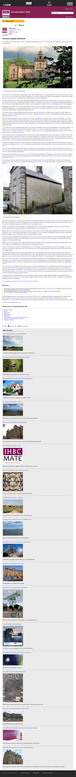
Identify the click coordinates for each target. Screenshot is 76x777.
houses (68, 94)
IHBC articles (7, 316)
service (20, 144)
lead (69, 238)
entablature (63, 112)
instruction (53, 138)
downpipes (4, 240)
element (11, 112)
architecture (69, 41)
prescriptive (18, 142)
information (8, 281)
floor (7, 242)
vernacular (8, 96)
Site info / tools (70, 16)
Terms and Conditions (47, 773)
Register (67, 9)
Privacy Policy (36, 773)
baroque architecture (24, 271)
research (10, 258)
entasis (52, 112)
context (16, 106)
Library (17, 290)
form (61, 154)
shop (9, 98)
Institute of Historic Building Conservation (12, 302)
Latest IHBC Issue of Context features (11, 671)
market (10, 102)
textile (35, 96)
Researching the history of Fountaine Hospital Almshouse (26, 281)
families (61, 103)
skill (35, 226)
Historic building (7, 314)
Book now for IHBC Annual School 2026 (11, 624)
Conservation (7, 312)
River (46, 96)
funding (63, 254)
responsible (15, 121)
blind (39, 248)
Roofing (22, 671)
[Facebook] (18, 25)
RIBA (25, 290)
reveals (14, 258)
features (14, 220)
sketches (67, 129)
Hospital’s (27, 119)
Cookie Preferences (25, 773)
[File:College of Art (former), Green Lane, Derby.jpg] (13, 438)
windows (10, 242)
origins (33, 118)
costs (53, 123)
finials (16, 115)
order (37, 112)
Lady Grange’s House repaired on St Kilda (12, 401)
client (29, 234)
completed (50, 299)
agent (42, 121)
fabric (3, 222)
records (38, 129)
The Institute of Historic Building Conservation (14, 318)
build (8, 224)
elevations (7, 161)
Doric (44, 112)
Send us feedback (24, 326)
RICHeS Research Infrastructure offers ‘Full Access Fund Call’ (16, 652)
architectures (18, 222)
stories (39, 136)
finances (25, 234)
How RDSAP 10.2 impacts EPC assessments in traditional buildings (17, 747)
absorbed (47, 123)
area (21, 244)
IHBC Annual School (7, 648)
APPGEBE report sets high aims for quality (12, 497)
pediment (37, 160)
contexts (22, 41)
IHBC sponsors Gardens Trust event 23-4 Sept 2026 (14, 333)
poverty (55, 94)
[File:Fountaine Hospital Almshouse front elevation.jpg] (37, 46)
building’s (61, 130)
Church (51, 277)
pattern (70, 242)
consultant (28, 298)
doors (5, 246)
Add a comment (13, 326)
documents (46, 127)
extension (55, 155)
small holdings (49, 100)
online (49, 291)
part (5, 114)
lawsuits (59, 123)
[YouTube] (23, 25)
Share (5, 326)
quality (48, 220)
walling (56, 161)
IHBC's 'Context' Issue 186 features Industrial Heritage (14, 587)
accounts (24, 130)
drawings (4, 130)
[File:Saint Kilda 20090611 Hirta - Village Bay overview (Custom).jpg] (13, 415)
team (5, 263)
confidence (43, 236)
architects (25, 275)
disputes (14, 261)
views (10, 230)
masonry (43, 161)
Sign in (71, 9)
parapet (20, 248)
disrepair (54, 118)
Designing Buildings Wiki (20, 306)
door (8, 248)
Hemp (58, 100)
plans (9, 130)
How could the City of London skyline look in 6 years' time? (15, 542)
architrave (42, 114)
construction (21, 132)
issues (26, 154)
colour (44, 142)
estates (43, 102)
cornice (50, 114)
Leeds (55, 277)
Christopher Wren (35, 269)
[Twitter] (20, 25)
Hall (62, 277)
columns (24, 114)
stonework (43, 246)
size (5, 244)
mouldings (47, 160)
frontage (8, 160)
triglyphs (57, 114)
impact (8, 148)
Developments (5, 299)
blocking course (33, 248)
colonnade (30, 114)
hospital (13, 135)
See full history (5, 35)
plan (66, 154)
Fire (47, 269)
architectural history (51, 288)
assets (10, 260)
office (15, 98)
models (3, 151)
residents (6, 109)
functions (69, 230)
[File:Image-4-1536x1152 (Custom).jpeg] (13, 350)
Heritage (5, 313)
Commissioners (8, 119)
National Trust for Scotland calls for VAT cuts (12, 563)
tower (8, 112)
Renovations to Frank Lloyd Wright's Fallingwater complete (15, 357)
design (15, 132)
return (43, 222)
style (10, 43)
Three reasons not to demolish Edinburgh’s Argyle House (15, 708)
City (35, 267)
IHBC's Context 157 (38, 296)
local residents (18, 100)
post (13, 98)
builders (44, 228)
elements (4, 228)
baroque (6, 43)
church (17, 144)
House (11, 278)
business (12, 298)
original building (34, 154)
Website (10, 33)
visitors (36, 98)
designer (53, 254)
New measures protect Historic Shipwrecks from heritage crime (16, 519)
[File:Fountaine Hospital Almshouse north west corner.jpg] (37, 167)
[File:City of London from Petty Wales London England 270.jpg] (13, 556)
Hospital (33, 127)
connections (15, 267)
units (12, 157)
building (14, 114)
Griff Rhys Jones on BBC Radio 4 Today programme (14, 422)
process (10, 132)
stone (31, 160)
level (37, 226)
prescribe (62, 269)
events (21, 261)
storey (7, 236)
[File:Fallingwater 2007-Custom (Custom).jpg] (13, 371)
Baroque (5, 311)
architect (65, 130)
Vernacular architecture (9, 319)
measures (18, 254)
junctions (9, 222)
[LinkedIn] (21, 25)
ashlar (23, 160)
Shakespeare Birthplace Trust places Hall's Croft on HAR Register (17, 378)
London (67, 135)
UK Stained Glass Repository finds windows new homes (15, 470)
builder (70, 256)
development (23, 298)
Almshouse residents (8, 309)
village (29, 94)
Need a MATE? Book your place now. (11, 445)
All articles (5, 16)
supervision (57, 226)
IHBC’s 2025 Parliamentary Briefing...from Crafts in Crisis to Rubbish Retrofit (19, 728)
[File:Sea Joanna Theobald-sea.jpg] (13, 535)
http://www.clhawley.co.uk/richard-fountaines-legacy (15, 292)
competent (38, 228)
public (19, 230)
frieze (45, 114)
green (27, 98)
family (49, 119)
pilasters (40, 112)
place (57, 129)
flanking (51, 238)
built (43, 41)
